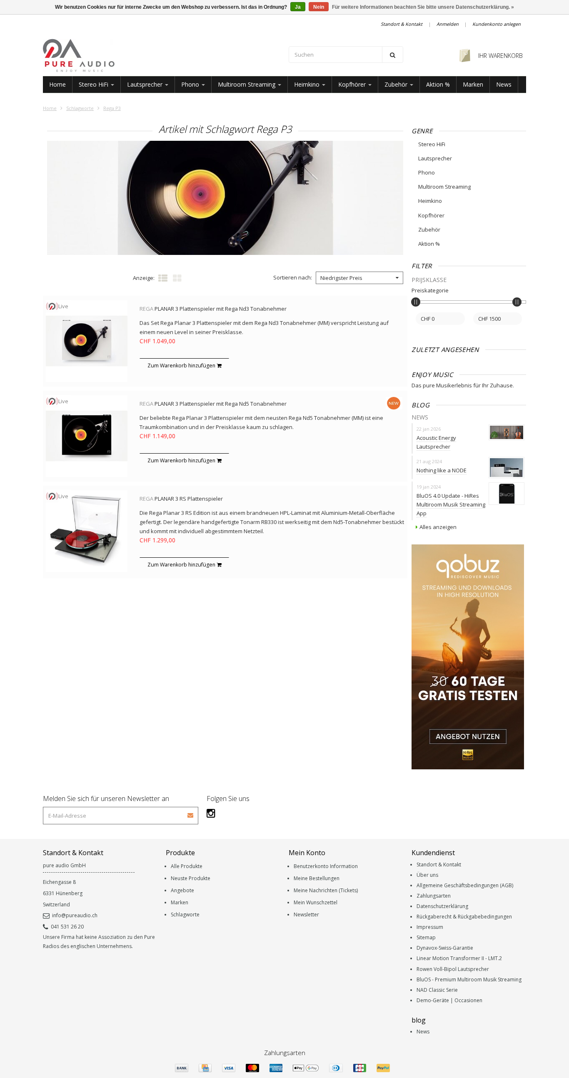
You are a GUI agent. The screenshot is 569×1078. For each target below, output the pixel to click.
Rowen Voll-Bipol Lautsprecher (453, 969)
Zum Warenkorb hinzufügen (182, 365)
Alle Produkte (186, 866)
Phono (191, 84)
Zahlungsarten (434, 895)
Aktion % (438, 84)
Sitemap (426, 937)
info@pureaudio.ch (74, 915)
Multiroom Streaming (247, 84)
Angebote (182, 890)
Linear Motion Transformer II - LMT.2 (459, 958)
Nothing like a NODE (442, 470)
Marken (473, 84)
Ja (298, 7)
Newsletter (306, 914)
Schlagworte (80, 108)
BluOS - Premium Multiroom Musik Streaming (469, 979)
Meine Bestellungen (316, 878)
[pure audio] (161, 55)
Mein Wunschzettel (315, 902)
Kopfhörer (352, 84)
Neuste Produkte (190, 878)
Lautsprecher (145, 84)
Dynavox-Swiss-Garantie (445, 947)
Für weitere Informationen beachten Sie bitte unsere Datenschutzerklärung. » (423, 7)
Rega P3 (112, 108)
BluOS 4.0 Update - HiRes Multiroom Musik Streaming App (451, 504)
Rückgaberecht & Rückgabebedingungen (464, 916)
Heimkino (307, 84)
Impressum (430, 927)
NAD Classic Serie (437, 989)
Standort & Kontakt (401, 24)
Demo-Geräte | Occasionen (449, 1000)
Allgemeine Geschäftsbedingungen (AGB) (465, 885)
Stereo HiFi (94, 84)
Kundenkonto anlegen (496, 24)
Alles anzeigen (438, 527)
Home (57, 84)
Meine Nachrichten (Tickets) (326, 890)
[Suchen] (392, 54)
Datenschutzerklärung (442, 906)
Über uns (427, 874)
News (504, 84)
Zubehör (396, 84)
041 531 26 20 (67, 926)
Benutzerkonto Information (326, 866)
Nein (318, 7)
